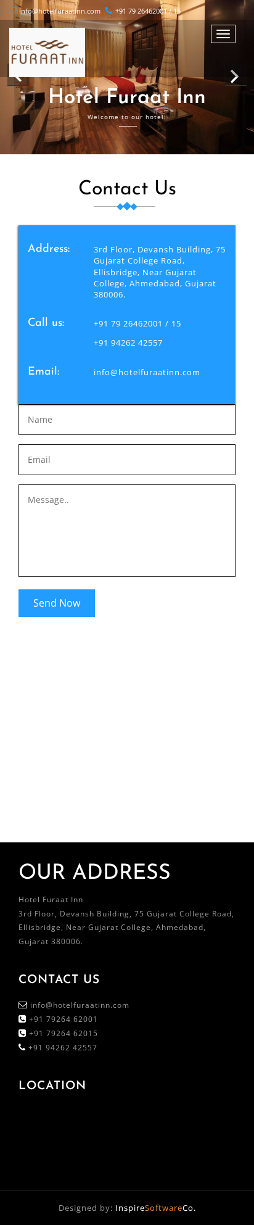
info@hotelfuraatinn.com (59, 10)
